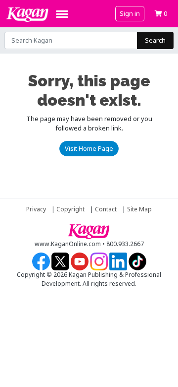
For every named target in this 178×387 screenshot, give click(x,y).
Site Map (139, 209)
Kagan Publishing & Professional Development (27, 14)
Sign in (130, 13)
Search (155, 40)
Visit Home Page (89, 148)
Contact (106, 209)
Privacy (36, 209)
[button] (160, 13)
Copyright (70, 209)
